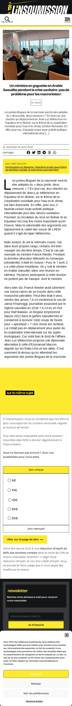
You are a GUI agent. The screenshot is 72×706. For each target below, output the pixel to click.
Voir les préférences (36, 693)
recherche (7, 21)
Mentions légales (34, 701)
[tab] (36, 469)
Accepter (36, 674)
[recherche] (7, 19)
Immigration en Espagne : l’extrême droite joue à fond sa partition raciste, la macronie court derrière (36, 168)
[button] (67, 635)
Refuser (36, 683)
